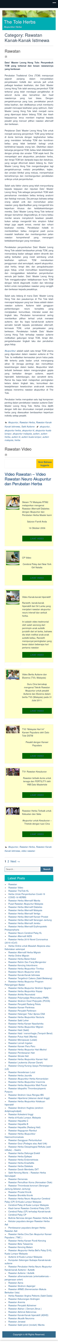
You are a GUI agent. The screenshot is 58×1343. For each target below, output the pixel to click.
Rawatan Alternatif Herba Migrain (24, 952)
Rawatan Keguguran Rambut (22, 1130)
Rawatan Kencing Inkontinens (22, 965)
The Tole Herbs (20, 21)
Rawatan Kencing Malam (20, 1247)
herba (17, 440)
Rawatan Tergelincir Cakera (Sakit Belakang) (30, 978)
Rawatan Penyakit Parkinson (22, 1010)
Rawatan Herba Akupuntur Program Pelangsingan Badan (24, 983)
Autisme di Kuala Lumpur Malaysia (25, 1256)
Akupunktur (10, 350)
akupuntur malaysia (22, 433)
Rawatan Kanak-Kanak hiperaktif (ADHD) (28, 1315)
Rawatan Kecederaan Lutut (21, 1072)
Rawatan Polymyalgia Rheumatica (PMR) (28, 997)
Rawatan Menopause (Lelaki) (22, 1039)
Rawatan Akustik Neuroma (21, 1318)
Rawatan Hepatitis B (18, 1124)
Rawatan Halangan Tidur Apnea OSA (26, 1013)
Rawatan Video (18, 449)
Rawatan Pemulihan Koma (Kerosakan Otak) (30, 1182)
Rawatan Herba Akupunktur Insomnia (26, 1081)
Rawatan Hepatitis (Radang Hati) (24, 1127)
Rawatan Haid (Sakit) (18, 1030)
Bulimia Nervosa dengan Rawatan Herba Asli (30, 1217)
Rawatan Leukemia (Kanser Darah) (25, 1062)
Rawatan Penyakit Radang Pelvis (24, 1004)
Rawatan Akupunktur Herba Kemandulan (28, 1078)
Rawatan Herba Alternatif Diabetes (25, 906)
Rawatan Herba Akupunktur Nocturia (26, 1017)
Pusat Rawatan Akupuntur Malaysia (25, 903)
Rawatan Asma (15, 1282)
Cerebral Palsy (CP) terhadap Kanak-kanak (29, 1211)
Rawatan (12, 51)
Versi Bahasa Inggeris (45, 463)
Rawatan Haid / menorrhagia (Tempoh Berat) (30, 1033)
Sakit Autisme (28, 426)
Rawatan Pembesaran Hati (21, 1052)
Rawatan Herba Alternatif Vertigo (24, 913)
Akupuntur (13, 422)
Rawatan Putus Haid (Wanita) (22, 1036)
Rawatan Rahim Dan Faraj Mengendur (27, 962)
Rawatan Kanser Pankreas (21, 1007)
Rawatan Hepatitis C (18, 1120)
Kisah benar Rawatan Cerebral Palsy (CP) (28, 1208)
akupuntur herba (13, 430)
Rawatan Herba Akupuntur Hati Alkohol (27, 1049)
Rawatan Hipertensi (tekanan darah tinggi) (29, 1098)
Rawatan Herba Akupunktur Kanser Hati (27, 1059)
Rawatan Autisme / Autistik (21, 1273)
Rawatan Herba (27, 422)
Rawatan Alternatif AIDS (20, 936)
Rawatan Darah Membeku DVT (23, 1169)
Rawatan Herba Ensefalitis (21, 1162)
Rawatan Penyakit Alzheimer (22, 1305)
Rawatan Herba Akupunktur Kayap (25, 991)
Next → (15, 861)
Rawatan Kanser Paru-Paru (21, 1046)
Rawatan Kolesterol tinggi (20, 1114)
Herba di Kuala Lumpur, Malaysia (24, 1117)
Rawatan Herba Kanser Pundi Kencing (27, 1240)
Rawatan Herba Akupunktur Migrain (25, 1026)
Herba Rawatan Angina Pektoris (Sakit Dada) (30, 1295)
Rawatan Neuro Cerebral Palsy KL (25, 932)
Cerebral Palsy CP (17, 1214)
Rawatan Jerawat (16, 1321)
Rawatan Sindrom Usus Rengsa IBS (26, 1094)
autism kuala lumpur (31, 436)
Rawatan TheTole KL (18, 890)
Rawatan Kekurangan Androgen (24, 1298)
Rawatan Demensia (18, 1179)
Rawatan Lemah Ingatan (20, 1043)
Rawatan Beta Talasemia (20, 1243)
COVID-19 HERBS (17, 897)
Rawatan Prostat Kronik (19, 1192)
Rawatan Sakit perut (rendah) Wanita (26, 1324)
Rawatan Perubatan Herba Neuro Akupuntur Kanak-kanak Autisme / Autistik (28, 1268)
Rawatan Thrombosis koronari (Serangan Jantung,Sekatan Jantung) (27, 1187)
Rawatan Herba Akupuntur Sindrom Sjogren (29, 987)
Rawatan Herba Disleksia (20, 1166)
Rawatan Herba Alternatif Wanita (24, 900)
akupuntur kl (28, 430)
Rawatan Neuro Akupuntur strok (24, 971)
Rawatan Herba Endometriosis (23, 1159)
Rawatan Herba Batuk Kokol (22, 958)
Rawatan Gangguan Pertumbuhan (25, 1140)
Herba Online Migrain (18, 955)
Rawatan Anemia (16, 1302)
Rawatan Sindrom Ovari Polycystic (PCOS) (29, 1000)
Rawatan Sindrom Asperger (21, 1285)
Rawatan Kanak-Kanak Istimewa (24, 975)
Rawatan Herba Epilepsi (20, 1156)
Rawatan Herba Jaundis (20, 1075)
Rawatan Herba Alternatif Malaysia (25, 910)
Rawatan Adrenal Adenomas (22, 1311)
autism (36, 433)
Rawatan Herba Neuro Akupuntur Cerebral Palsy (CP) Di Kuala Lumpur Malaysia (27, 1200)
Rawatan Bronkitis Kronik (20, 1195)
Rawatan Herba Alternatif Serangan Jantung (30, 919)
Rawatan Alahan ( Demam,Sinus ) (25, 1308)
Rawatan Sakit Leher (18, 1020)
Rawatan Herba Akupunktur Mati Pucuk (27, 1085)
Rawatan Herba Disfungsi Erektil (24, 1153)
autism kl (16, 436)
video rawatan (28, 850)
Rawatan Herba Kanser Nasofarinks (25, 1023)
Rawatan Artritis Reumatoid (21, 994)
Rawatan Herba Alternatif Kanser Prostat (28, 916)
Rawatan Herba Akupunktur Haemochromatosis (20, 1135)
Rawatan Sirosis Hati (18, 1055)
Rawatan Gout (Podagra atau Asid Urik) (27, 1143)
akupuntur (45, 426)
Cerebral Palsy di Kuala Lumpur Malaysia (28, 1204)
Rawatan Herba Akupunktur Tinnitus (26, 968)
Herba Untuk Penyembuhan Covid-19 (26, 894)
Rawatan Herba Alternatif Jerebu (24, 923)
